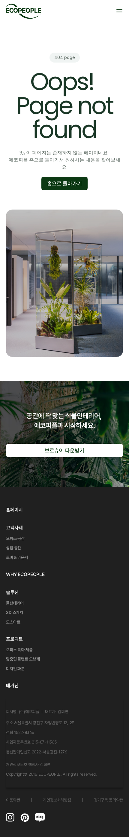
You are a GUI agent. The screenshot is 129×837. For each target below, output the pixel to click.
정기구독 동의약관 (108, 800)
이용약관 (13, 800)
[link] (14, 527)
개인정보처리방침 (57, 800)
